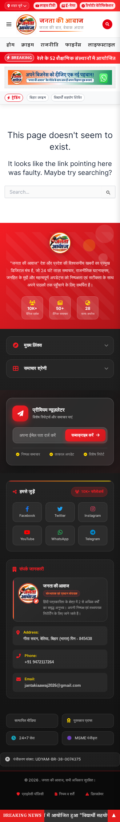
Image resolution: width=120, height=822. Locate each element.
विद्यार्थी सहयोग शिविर (68, 97)
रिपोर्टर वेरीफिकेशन (100, 5)
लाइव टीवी (47, 5)
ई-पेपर (70, 5)
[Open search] (107, 24)
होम (10, 45)
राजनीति (49, 45)
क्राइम (27, 45)
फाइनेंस (73, 45)
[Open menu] (9, 24)
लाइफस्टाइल (101, 45)
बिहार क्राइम (38, 97)
